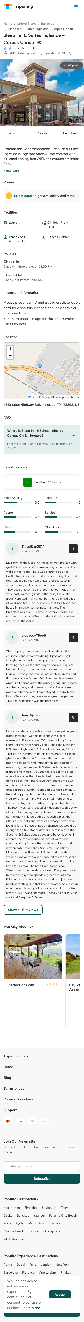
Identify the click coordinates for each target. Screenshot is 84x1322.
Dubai (21, 1265)
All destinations (15, 1239)
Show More (12, 171)
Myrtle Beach (37, 1223)
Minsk (56, 1223)
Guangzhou (51, 1231)
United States (27, 24)
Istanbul (39, 1215)
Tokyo (65, 1208)
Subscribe (42, 1178)
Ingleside (47, 24)
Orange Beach (14, 1231)
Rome (8, 1265)
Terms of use (14, 1088)
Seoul (7, 1223)
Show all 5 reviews (23, 910)
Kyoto (20, 1223)
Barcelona (11, 1272)
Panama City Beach (63, 1215)
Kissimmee (12, 1208)
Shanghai (30, 1208)
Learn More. (31, 1308)
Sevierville (49, 1208)
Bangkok (23, 1215)
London (33, 1231)
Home (8, 24)
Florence (28, 1272)
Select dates (23, 196)
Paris (32, 1265)
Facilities (70, 133)
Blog (7, 1077)
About (14, 133)
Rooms (42, 133)
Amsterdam (47, 1272)
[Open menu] (75, 6)
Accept (60, 1294)
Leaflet (35, 397)
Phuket (65, 1272)
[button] (40, 366)
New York (62, 1265)
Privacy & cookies (18, 1099)
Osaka (8, 1215)
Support (10, 1110)
